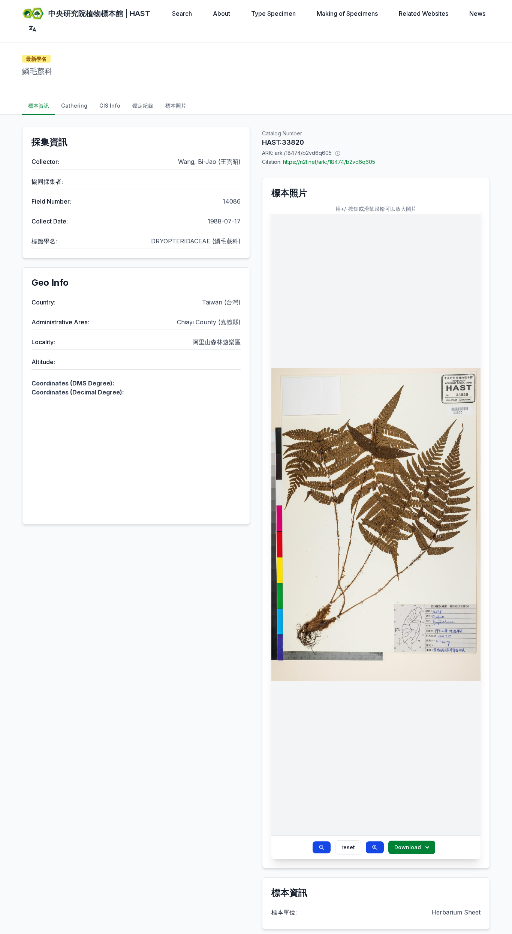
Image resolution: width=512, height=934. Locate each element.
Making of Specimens (347, 13)
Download (407, 847)
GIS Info (109, 105)
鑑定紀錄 (142, 105)
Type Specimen (273, 13)
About (221, 13)
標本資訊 (38, 105)
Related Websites (423, 13)
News (477, 13)
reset (348, 847)
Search (182, 13)
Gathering (74, 105)
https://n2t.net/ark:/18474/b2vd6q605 (329, 162)
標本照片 (175, 105)
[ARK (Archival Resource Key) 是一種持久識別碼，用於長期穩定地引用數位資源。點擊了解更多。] (338, 153)
